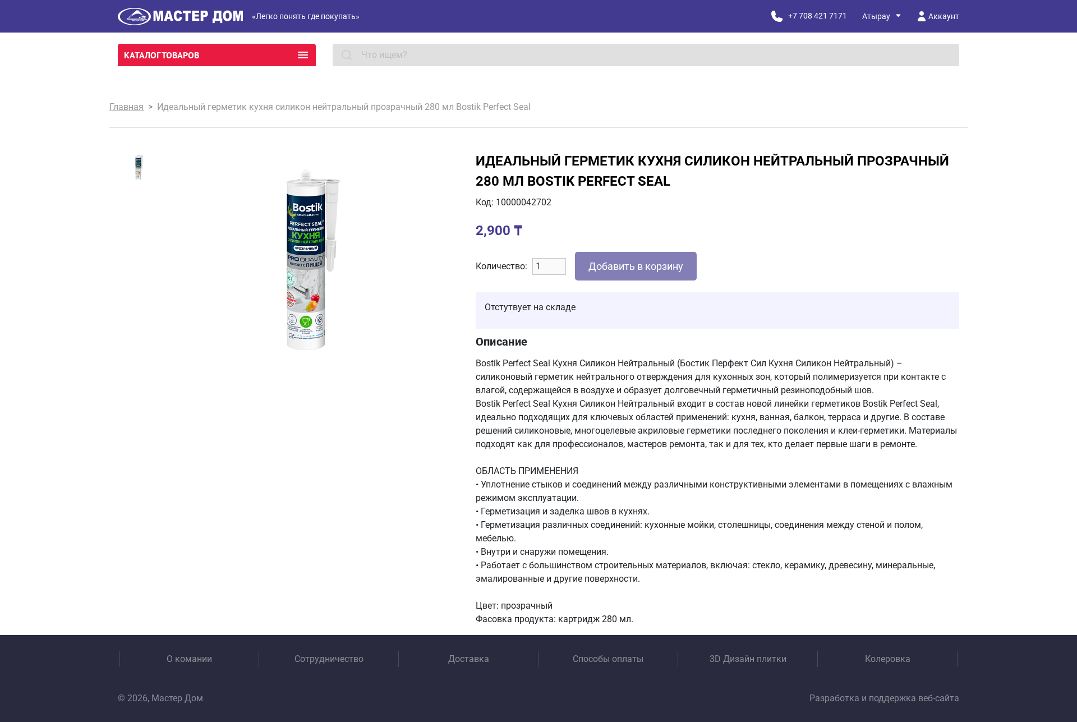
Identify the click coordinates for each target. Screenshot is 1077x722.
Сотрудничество (328, 659)
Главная (126, 107)
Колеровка (887, 659)
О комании (189, 659)
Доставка (468, 659)
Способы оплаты (608, 659)
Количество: (501, 266)
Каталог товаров (161, 55)
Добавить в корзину (635, 266)
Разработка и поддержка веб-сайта (884, 698)
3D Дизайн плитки (748, 659)
